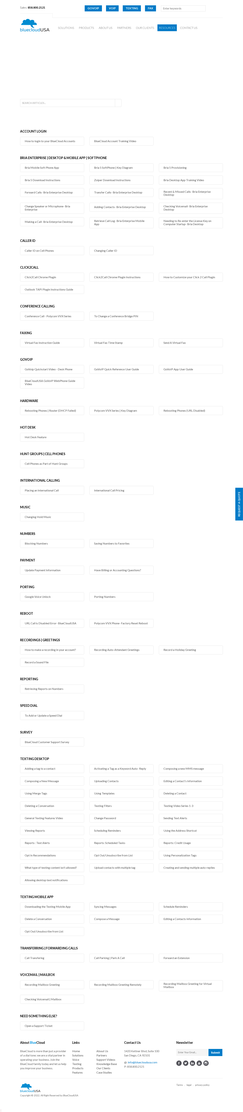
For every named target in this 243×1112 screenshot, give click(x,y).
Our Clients (145, 27)
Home (76, 1051)
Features (77, 1072)
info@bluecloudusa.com (142, 1062)
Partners (124, 27)
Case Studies (104, 1072)
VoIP (112, 8)
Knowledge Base (106, 1064)
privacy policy (202, 1085)
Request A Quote (239, 504)
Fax (150, 8)
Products (86, 27)
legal (189, 1085)
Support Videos (105, 1059)
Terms (179, 1085)
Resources (167, 27)
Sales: (32, 7)
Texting (132, 8)
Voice (75, 1059)
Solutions (66, 27)
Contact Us (188, 27)
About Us (105, 27)
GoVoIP (93, 8)
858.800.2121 (135, 1066)
